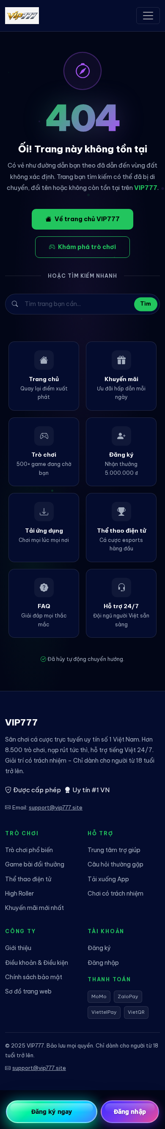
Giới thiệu (18, 948)
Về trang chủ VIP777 (87, 219)
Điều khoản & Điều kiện (36, 963)
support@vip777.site (55, 807)
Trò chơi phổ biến (29, 850)
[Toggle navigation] (148, 15)
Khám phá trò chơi (87, 247)
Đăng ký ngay (51, 1111)
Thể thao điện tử (28, 879)
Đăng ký (99, 948)
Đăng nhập (103, 963)
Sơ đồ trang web (28, 991)
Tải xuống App (108, 879)
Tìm (145, 304)
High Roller (19, 893)
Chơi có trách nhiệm (115, 893)
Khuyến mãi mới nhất (34, 908)
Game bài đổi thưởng (34, 864)
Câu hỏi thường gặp (115, 864)
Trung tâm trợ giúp (114, 850)
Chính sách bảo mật (33, 977)
